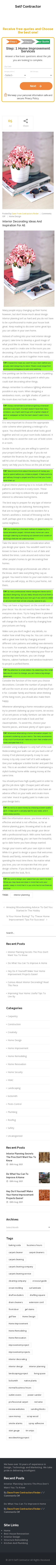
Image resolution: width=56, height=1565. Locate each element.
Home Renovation (17, 1064)
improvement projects (19, 1352)
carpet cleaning (16, 1259)
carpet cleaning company (21, 1266)
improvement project (19, 1345)
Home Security (15, 1072)
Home (7, 1530)
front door (14, 1309)
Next (36, 86)
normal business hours (20, 1387)
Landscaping (14, 1088)
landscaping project (18, 1373)
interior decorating (18, 1359)
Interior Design (12, 1536)
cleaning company (17, 1280)
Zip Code (8, 66)
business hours (34, 1245)
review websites (17, 1409)
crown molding (16, 1287)
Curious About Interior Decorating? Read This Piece (28, 984)
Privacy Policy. (32, 98)
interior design (16, 1366)
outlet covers (15, 1394)
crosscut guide (40, 1280)
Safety (11, 1127)
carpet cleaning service (20, 1273)
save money (15, 1416)
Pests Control (14, 1104)
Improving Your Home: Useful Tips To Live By (27, 995)
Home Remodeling (17, 1056)
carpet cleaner (16, 1252)
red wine (38, 1401)
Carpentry (13, 1016)
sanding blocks (38, 1409)
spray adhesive (36, 1423)
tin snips (30, 1430)
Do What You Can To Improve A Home (27, 963)
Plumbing (12, 1111)
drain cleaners (16, 1302)
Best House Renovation (16, 1533)
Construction (14, 1024)
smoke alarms (15, 1423)
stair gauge (14, 1430)
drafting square (37, 1295)
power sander (34, 1394)
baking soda (15, 1245)
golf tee (12, 1316)
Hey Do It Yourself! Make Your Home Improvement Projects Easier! (26, 973)
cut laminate (35, 1287)
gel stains (29, 1309)
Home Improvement (18, 1048)
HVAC (10, 1080)
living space (39, 1373)
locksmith (12, 1096)
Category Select (9, 71)
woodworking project (19, 1437)
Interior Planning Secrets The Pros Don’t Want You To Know (28, 953)
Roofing (12, 1119)
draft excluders (16, 1295)
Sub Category (34, 71)
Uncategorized (15, 1135)
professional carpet (18, 1401)
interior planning (22, 894)
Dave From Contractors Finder (25, 213)
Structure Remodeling (16, 1539)
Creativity (12, 1032)
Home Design (15, 216)
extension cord (36, 1302)
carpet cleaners (36, 1252)
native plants (30, 1380)
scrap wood (32, 1416)
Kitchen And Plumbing (16, 1543)
